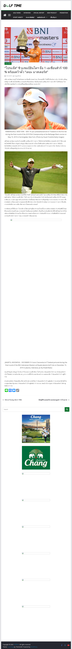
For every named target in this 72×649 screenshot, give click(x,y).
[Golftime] (5, 15)
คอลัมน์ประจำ (41, 17)
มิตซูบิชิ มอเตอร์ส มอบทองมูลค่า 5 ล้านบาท (53, 400)
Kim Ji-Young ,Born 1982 (13, 400)
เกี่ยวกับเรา (53, 17)
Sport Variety (18, 17)
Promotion (64, 13)
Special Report (39, 13)
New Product (52, 13)
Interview (27, 13)
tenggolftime (17, 76)
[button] (46, 17)
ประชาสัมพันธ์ (30, 17)
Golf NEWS (17, 13)
